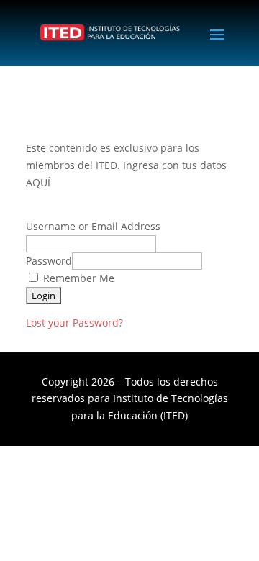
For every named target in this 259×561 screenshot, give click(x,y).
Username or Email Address (93, 226)
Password (49, 261)
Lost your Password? (74, 322)
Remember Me (77, 278)
